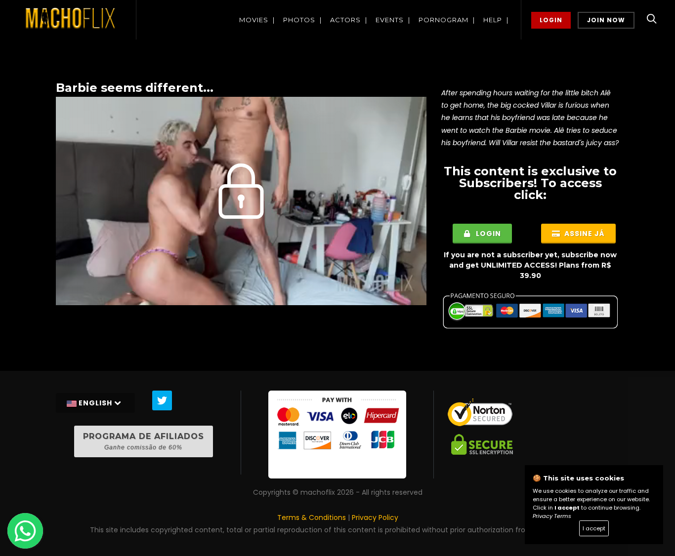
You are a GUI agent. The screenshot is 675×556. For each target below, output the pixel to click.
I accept (594, 528)
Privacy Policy (375, 517)
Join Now (606, 20)
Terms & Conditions (311, 517)
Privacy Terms (552, 516)
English (95, 403)
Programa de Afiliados (143, 441)
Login (551, 20)
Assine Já (583, 233)
